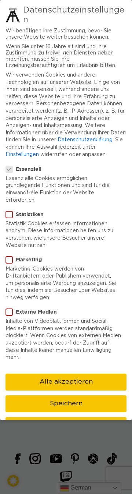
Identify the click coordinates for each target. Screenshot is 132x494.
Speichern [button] (66, 403)
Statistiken (30, 214)
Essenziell (28, 169)
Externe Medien (36, 311)
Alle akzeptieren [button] (66, 381)
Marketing (29, 259)
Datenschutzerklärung (85, 139)
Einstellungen (22, 154)
